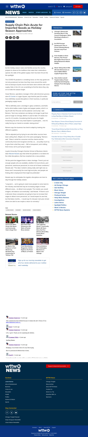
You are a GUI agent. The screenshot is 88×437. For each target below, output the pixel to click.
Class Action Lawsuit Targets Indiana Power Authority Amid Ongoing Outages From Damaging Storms (62, 82)
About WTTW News (51, 387)
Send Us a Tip (50, 392)
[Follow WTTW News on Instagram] (80, 12)
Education (35, 17)
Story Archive (42, 12)
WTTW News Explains (62, 210)
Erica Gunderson (10, 34)
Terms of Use (45, 435)
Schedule (34, 427)
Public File (51, 435)
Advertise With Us (51, 394)
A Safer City (58, 183)
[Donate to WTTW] (44, 430)
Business (20, 17)
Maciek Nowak (14, 154)
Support (54, 427)
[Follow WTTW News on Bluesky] (84, 12)
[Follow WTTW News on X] (77, 12)
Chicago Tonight (60, 193)
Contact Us (49, 389)
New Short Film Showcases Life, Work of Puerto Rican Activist (26, 227)
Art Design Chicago (61, 185)
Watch (31, 12)
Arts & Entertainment (11, 17)
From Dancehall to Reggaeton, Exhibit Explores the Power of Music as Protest (27, 248)
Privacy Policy (37, 435)
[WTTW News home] (13, 12)
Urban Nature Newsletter (12, 422)
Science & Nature (54, 17)
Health (41, 17)
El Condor (12, 96)
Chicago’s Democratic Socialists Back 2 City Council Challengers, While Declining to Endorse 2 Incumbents (62, 35)
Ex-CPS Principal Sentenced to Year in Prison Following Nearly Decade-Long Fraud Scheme (61, 47)
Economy (18, 210)
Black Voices (58, 190)
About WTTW (47, 427)
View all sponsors (67, 149)
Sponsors (48, 397)
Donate (77, 6)
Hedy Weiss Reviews (61, 197)
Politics (46, 17)
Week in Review (60, 207)
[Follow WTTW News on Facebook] (73, 12)
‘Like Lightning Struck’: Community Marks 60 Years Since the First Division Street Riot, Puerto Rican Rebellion (42, 229)
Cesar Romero (36, 210)
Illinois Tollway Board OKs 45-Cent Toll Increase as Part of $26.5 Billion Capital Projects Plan (62, 70)
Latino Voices (9, 210)
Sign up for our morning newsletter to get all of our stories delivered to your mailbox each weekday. (32, 262)
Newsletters (68, 12)
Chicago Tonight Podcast (12, 417)
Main (24, 12)
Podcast (58, 12)
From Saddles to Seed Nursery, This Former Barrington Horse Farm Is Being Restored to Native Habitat (62, 59)
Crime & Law (27, 17)
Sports (62, 17)
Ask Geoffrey (59, 188)
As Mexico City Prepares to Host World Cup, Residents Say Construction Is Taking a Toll (11, 250)
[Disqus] (27, 291)
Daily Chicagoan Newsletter (13, 420)
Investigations (59, 200)
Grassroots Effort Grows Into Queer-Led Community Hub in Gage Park (11, 227)
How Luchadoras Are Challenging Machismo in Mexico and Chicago (41, 249)
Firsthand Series (60, 195)
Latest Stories (9, 382)
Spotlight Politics (60, 205)
